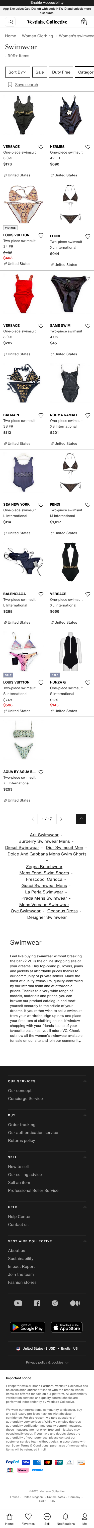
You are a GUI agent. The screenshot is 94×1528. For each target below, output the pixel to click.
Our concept (20, 1090)
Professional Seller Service (33, 1190)
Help (13, 1207)
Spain (42, 1501)
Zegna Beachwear (44, 867)
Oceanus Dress (62, 911)
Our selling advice (25, 1174)
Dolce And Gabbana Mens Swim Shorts (47, 854)
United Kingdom (33, 1497)
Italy (52, 1501)
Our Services (22, 1081)
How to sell (18, 1166)
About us (16, 1250)
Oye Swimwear (26, 911)
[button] (83, 21)
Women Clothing (37, 36)
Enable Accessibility (46, 2)
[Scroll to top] (81, 819)
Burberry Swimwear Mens (44, 841)
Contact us (18, 1224)
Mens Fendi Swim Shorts (44, 873)
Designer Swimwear (47, 917)
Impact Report (21, 1266)
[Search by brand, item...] (10, 22)
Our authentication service (33, 1132)
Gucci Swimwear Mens (44, 886)
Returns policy (21, 1140)
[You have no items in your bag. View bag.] (83, 21)
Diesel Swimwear (22, 847)
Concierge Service (25, 1098)
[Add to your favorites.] (41, 147)
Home (10, 36)
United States (56, 1497)
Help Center (19, 1216)
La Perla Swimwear (44, 892)
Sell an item (19, 1182)
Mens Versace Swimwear (44, 905)
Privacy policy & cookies (44, 1362)
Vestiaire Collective (30, 1241)
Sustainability (21, 1258)
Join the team (21, 1274)
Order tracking (22, 1124)
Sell (12, 1157)
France (14, 1497)
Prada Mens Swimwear (44, 898)
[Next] (61, 819)
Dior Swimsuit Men (64, 847)
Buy (12, 1115)
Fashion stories (22, 1282)
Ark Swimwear (44, 835)
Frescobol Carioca (44, 879)
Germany (74, 1497)
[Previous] (33, 819)
